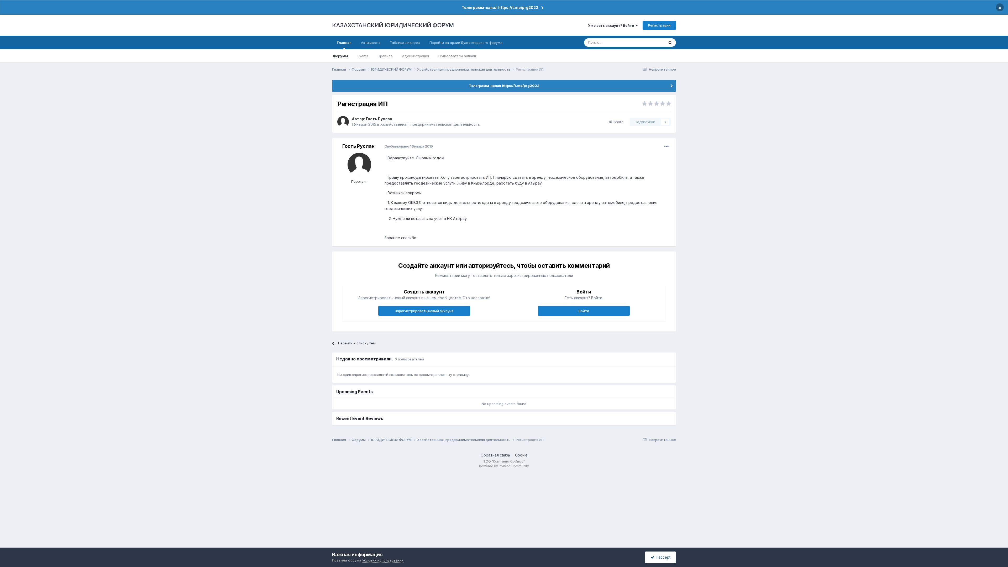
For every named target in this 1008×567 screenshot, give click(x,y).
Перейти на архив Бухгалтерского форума (465, 42)
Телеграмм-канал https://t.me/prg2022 (500, 7)
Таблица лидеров (405, 42)
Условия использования (382, 560)
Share (617, 122)
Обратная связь (495, 455)
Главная (344, 42)
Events (363, 56)
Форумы (340, 56)
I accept (662, 557)
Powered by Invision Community (504, 466)
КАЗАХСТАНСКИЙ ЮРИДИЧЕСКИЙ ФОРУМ (393, 25)
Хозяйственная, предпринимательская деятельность (430, 124)
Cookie (521, 455)
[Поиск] (670, 42)
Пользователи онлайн (457, 56)
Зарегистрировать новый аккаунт (424, 311)
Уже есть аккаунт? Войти (612, 25)
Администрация (415, 56)
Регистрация (659, 25)
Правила (385, 56)
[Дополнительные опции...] (666, 146)
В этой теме (648, 42)
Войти (584, 311)
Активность (370, 42)
